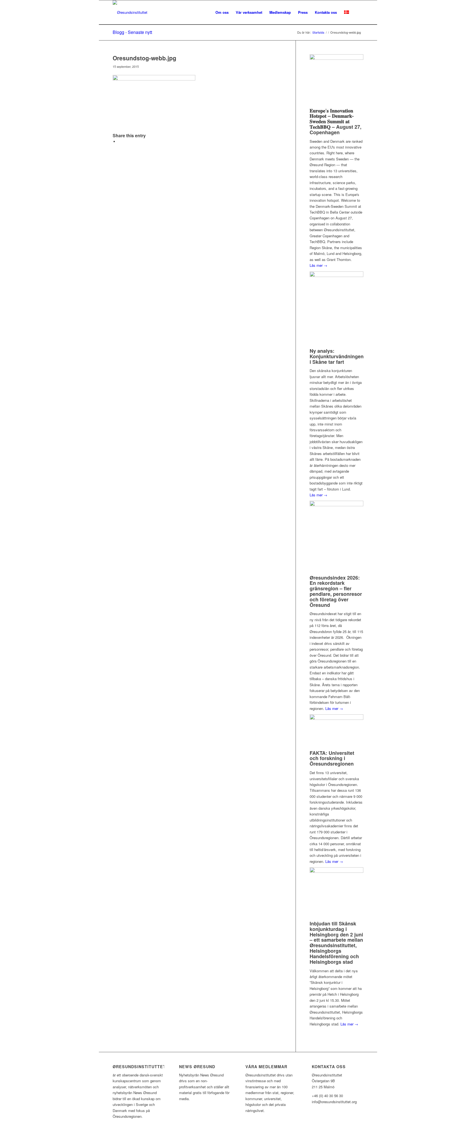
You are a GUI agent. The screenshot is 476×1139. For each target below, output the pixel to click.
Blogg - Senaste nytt (132, 32)
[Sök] (358, 12)
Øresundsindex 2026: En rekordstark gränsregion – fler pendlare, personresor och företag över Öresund (336, 591)
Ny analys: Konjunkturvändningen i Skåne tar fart (337, 356)
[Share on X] (119, 141)
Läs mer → (318, 265)
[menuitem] (222, 12)
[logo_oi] (130, 12)
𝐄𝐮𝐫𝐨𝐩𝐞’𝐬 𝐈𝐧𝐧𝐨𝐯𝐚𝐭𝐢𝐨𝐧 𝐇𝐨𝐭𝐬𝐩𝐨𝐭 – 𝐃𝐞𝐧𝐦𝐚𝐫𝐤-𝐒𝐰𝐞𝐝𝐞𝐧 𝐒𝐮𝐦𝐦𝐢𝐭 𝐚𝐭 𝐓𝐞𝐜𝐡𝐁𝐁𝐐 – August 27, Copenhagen (335, 121)
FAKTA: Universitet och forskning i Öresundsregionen (332, 758)
